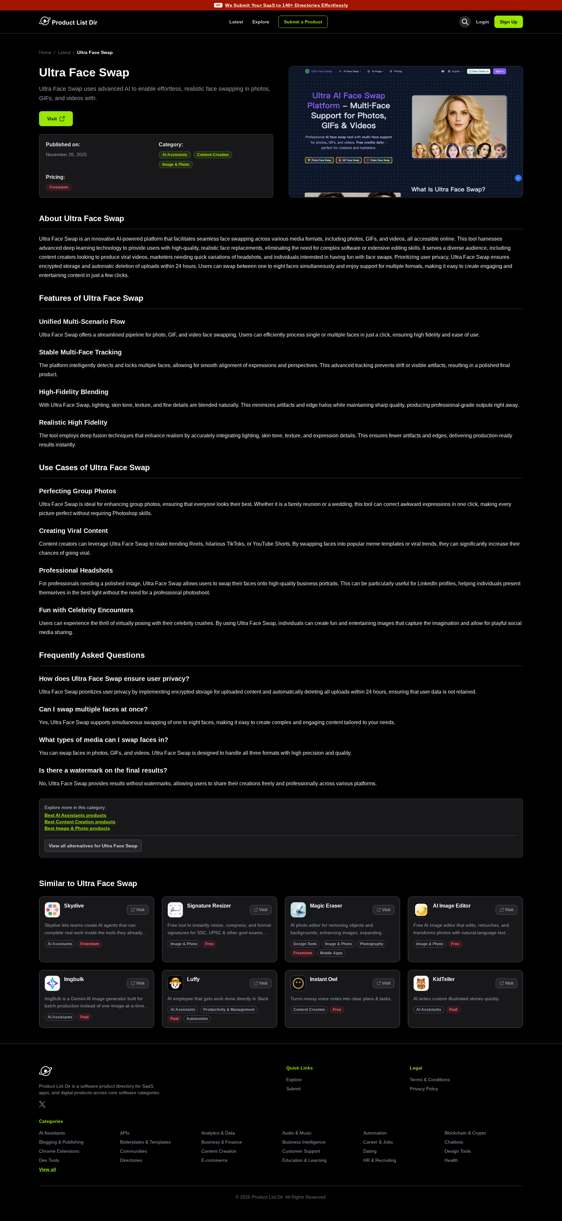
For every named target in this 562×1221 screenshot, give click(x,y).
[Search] (465, 22)
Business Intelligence (304, 1142)
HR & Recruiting (379, 1160)
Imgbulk (74, 979)
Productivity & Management (229, 1009)
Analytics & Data (218, 1132)
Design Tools (305, 944)
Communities (133, 1151)
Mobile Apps (331, 953)
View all (47, 1169)
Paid (84, 1017)
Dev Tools (49, 1160)
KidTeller (444, 979)
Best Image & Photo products (77, 828)
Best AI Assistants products (75, 815)
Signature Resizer (209, 906)
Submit (293, 1088)
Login (482, 21)
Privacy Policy (424, 1088)
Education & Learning (304, 1160)
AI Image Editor (452, 906)
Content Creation (213, 155)
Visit (52, 118)
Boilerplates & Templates (145, 1142)
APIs (124, 1132)
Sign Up (508, 21)
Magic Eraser (326, 906)
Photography (371, 944)
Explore (260, 21)
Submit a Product (303, 21)
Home (45, 52)
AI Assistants (174, 155)
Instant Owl (323, 979)
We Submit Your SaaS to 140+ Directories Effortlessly (286, 5)
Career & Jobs (378, 1142)
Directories (131, 1160)
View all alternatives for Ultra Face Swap (93, 845)
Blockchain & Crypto (465, 1132)
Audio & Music (297, 1132)
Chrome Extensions (59, 1151)
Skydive (74, 906)
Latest (236, 21)
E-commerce (214, 1160)
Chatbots (454, 1142)
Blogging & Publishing (61, 1142)
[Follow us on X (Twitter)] (42, 1104)
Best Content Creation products (80, 821)
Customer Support (301, 1151)
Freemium (58, 187)
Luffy (193, 979)
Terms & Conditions (430, 1079)
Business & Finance (221, 1142)
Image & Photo (175, 164)
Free (209, 944)
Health (451, 1160)
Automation (197, 1018)
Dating (370, 1151)
